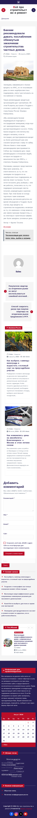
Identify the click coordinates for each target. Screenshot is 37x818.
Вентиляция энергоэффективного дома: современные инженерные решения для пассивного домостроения (17, 596)
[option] (18, 639)
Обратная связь (10, 785)
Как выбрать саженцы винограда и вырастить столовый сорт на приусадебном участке (18, 579)
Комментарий (9, 498)
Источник (7, 227)
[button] (29, 627)
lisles (8, 54)
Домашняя (5, 19)
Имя (5, 515)
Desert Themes (26, 802)
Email (6, 524)
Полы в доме (19, 632)
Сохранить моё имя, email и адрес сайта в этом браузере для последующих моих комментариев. (17, 545)
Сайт (5, 534)
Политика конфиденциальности (16, 788)
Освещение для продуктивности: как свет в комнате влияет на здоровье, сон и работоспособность (18, 613)
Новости (14, 54)
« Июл (5, 739)
